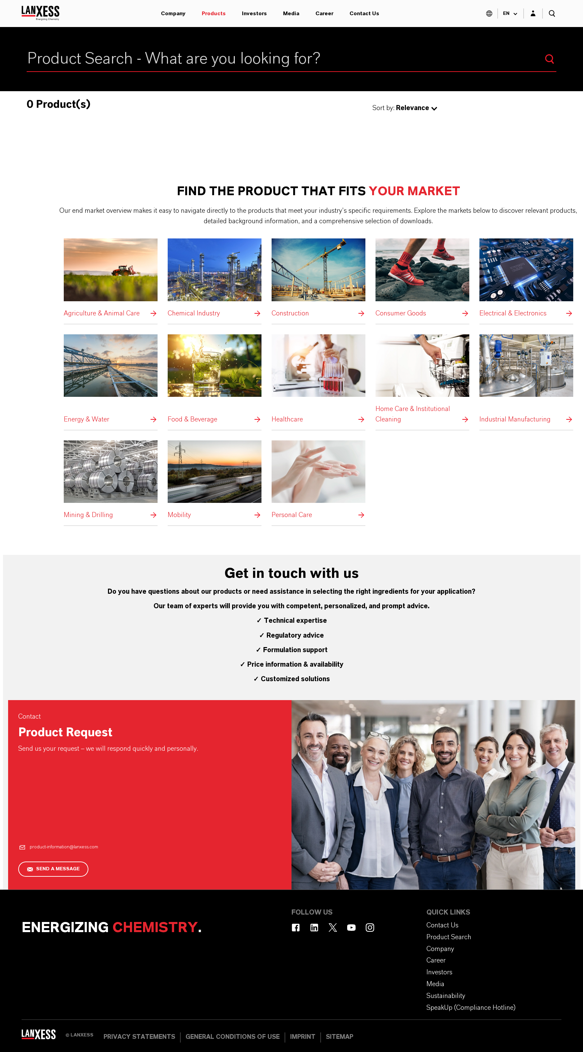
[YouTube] (351, 927)
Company (173, 13)
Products (214, 13)
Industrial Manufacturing (526, 379)
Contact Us (364, 13)
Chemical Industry (214, 278)
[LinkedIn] (314, 927)
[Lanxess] (43, 1036)
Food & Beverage (214, 379)
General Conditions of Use (233, 1037)
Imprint (302, 1037)
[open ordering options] (434, 109)
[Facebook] (296, 927)
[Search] (549, 59)
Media (291, 13)
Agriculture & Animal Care (111, 278)
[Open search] (552, 13)
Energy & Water (111, 379)
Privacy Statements (139, 1037)
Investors (254, 13)
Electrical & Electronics (526, 278)
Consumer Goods (422, 278)
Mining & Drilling (111, 480)
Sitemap (339, 1037)
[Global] (489, 13)
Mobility (214, 480)
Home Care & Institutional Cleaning (422, 379)
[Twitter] (333, 927)
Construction (318, 278)
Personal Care (318, 480)
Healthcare (318, 379)
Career (324, 13)
